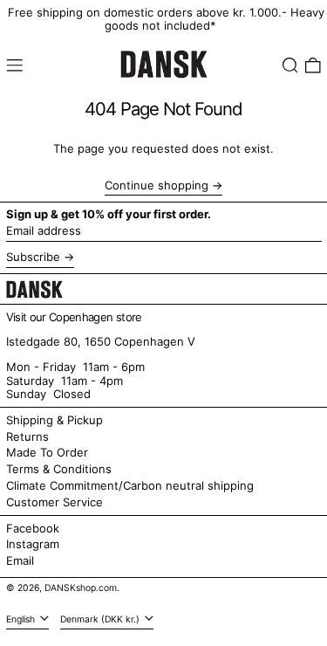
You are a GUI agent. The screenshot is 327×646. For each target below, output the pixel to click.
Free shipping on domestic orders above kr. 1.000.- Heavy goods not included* (166, 19)
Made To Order (47, 452)
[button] (290, 65)
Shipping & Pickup (54, 420)
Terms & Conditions (59, 469)
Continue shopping (156, 185)
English (21, 619)
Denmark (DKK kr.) (101, 619)
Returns (27, 436)
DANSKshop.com (80, 588)
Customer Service (54, 502)
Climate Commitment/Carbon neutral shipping (130, 485)
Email (20, 560)
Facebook (32, 528)
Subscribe (33, 257)
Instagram (32, 544)
